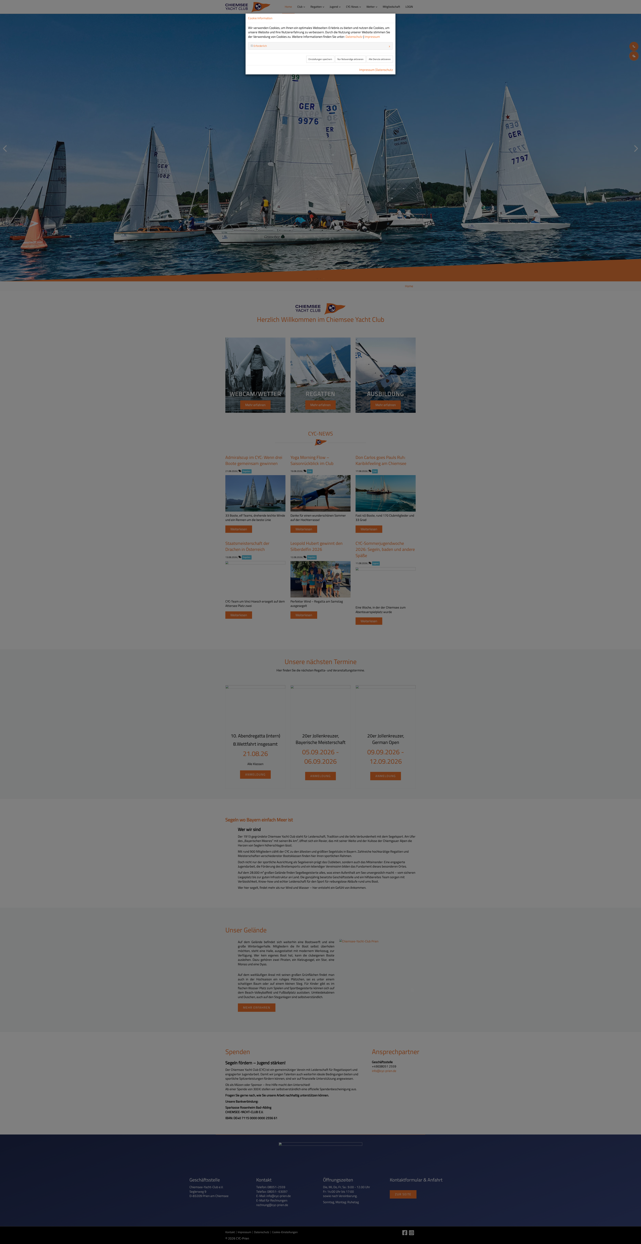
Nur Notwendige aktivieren (350, 59)
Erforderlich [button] (260, 45)
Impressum (372, 37)
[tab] (320, 45)
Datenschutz (354, 37)
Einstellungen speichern (320, 59)
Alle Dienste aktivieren (380, 59)
